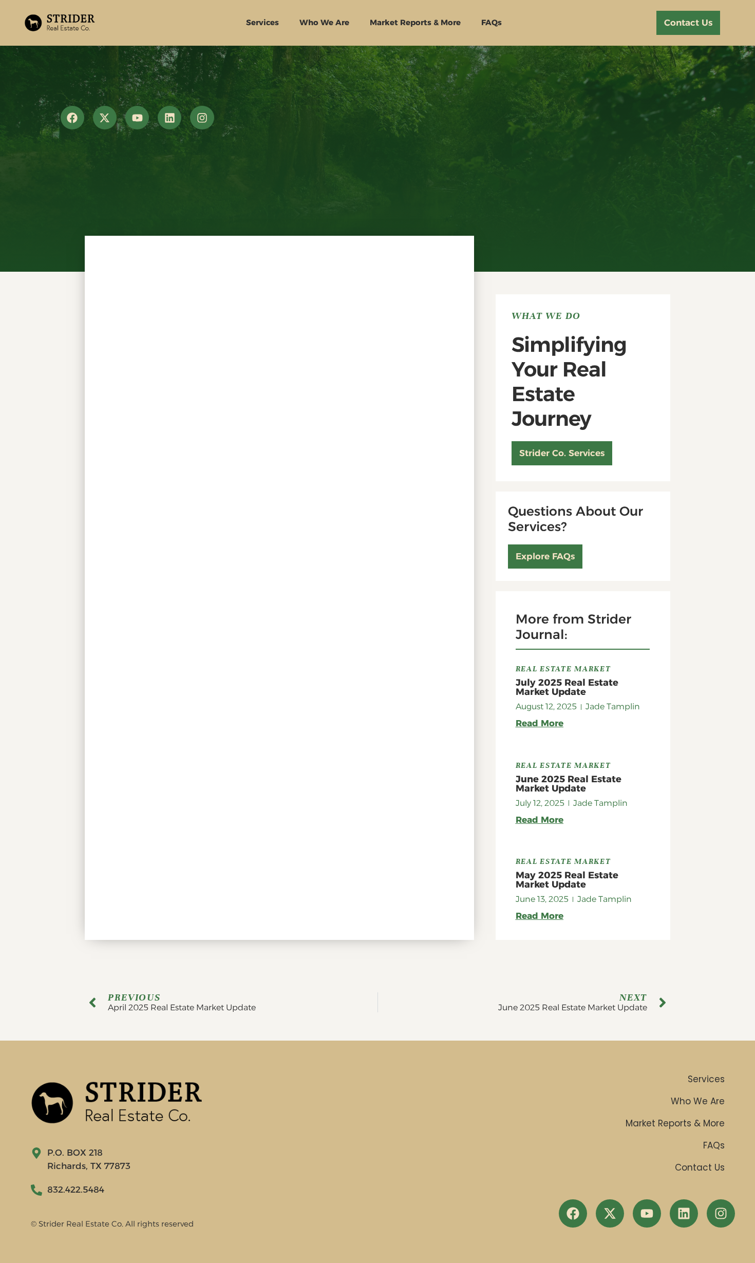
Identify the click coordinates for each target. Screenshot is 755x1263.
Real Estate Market (563, 668)
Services (262, 22)
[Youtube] (137, 117)
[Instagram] (202, 117)
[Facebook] (72, 117)
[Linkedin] (169, 117)
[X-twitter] (105, 117)
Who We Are (324, 22)
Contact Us (700, 1167)
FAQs (491, 22)
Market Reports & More (415, 22)
